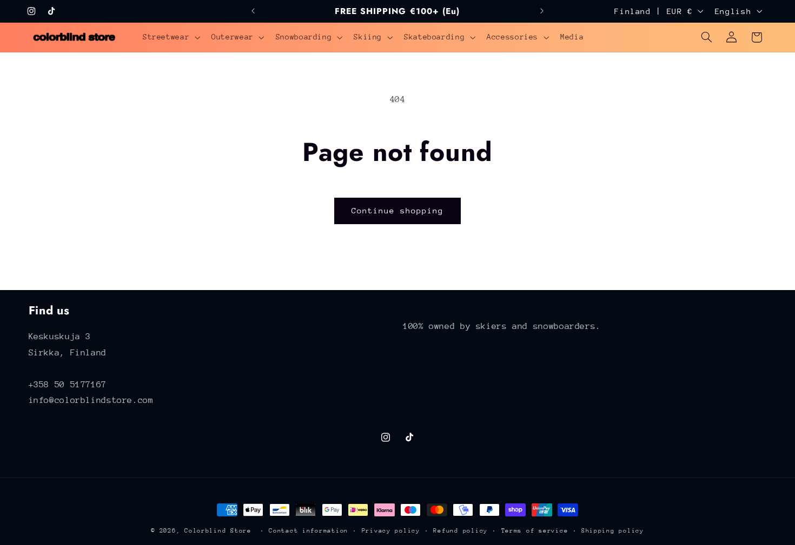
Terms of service (534, 530)
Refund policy (460, 530)
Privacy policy (391, 530)
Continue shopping (398, 210)
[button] (170, 37)
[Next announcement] (542, 11)
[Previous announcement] (253, 11)
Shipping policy (612, 530)
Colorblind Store (217, 530)
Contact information (308, 530)
